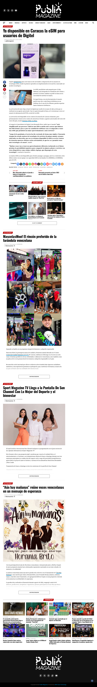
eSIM (31, 167)
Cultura (31, 23)
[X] (21, 164)
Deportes (24, 23)
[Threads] (38, 164)
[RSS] (32, 164)
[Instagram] (35, 164)
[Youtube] (47, 164)
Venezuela (17, 23)
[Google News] (59, 164)
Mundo (10, 23)
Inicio (86, 23)
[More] (62, 164)
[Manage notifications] (92, 681)
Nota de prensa (9, 245)
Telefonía (43, 167)
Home (75, 23)
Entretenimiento (57, 23)
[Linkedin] (24, 164)
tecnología (36, 167)
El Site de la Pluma (67, 23)
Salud (48, 23)
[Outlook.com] (53, 164)
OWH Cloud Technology (60, 684)
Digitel (26, 167)
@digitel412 (17, 82)
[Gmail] (50, 164)
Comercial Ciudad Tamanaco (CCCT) (17, 355)
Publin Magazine (44, 684)
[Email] (41, 164)
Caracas (21, 167)
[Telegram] (56, 164)
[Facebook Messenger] (44, 164)
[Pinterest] (26, 164)
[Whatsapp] (29, 164)
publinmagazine (10, 41)
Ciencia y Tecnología (40, 23)
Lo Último (81, 23)
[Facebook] (18, 164)
